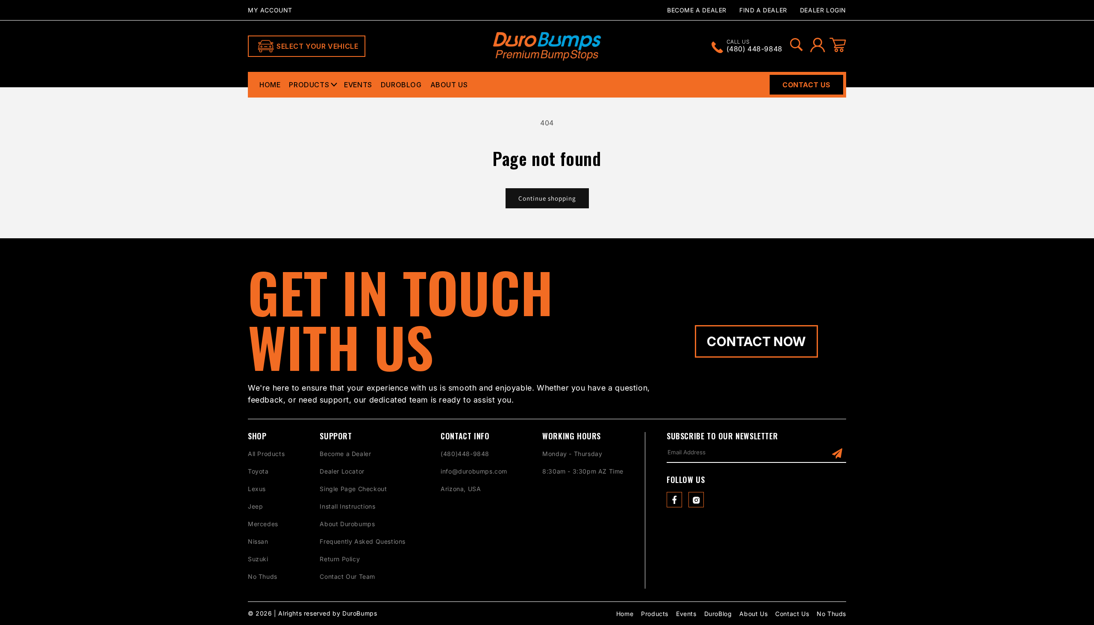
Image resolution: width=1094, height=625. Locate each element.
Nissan (258, 541)
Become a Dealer (345, 453)
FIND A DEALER (763, 10)
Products (309, 84)
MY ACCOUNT (270, 10)
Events (358, 84)
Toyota (258, 471)
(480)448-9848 (465, 453)
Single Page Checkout (353, 488)
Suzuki (258, 559)
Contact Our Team (347, 576)
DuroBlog (401, 84)
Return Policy (340, 559)
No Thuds (262, 576)
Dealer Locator (342, 471)
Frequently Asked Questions (363, 541)
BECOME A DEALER (696, 10)
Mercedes (263, 523)
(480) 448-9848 (754, 46)
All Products (266, 453)
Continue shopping (547, 198)
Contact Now (756, 341)
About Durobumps (347, 523)
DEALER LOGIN (823, 10)
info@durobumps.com (474, 471)
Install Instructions (347, 506)
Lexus (257, 488)
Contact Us (806, 84)
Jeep (255, 506)
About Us (449, 84)
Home (269, 84)
